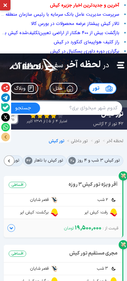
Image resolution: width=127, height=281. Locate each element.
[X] (5, 117)
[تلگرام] (5, 98)
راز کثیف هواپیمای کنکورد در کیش (86, 42)
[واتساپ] (5, 127)
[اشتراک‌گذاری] (5, 88)
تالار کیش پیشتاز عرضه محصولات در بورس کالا (75, 23)
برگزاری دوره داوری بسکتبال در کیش (84, 51)
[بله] (5, 107)
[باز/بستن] (5, 137)
